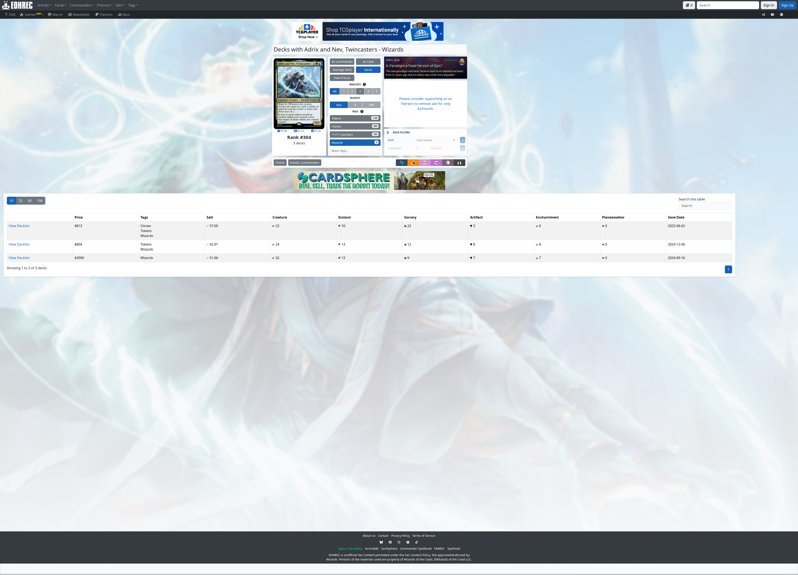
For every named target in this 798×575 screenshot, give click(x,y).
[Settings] (781, 14)
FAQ (12, 14)
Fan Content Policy (417, 555)
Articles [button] (43, 5)
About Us (369, 536)
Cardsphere (389, 548)
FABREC (439, 548)
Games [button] (33, 14)
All (334, 91)
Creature (279, 217)
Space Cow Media (350, 548)
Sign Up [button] (787, 5)
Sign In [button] (769, 5)
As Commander (342, 62)
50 (30, 200)
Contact (383, 536)
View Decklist (19, 226)
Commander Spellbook (416, 548)
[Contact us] (772, 14)
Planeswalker (613, 217)
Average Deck (342, 70)
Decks (368, 70)
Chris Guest (450, 60)
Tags (144, 217)
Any (338, 105)
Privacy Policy (400, 536)
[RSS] (408, 542)
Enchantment (547, 217)
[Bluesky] (381, 542)
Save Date (676, 217)
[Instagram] (399, 542)
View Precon (342, 78)
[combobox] (728, 5)
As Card (368, 62)
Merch (57, 14)
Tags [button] (131, 5)
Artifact (476, 217)
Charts (280, 163)
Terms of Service (423, 536)
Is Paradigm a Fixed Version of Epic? (414, 65)
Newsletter (81, 14)
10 (11, 200)
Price (79, 217)
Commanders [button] (80, 5)
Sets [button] (119, 5)
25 (20, 200)
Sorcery (410, 217)
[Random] (763, 14)
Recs (126, 14)
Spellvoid (453, 548)
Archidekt (371, 548)
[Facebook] (390, 542)
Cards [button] (59, 5)
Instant (344, 217)
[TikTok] (417, 542)
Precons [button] (103, 5)
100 (40, 200)
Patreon (106, 14)
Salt (210, 217)
